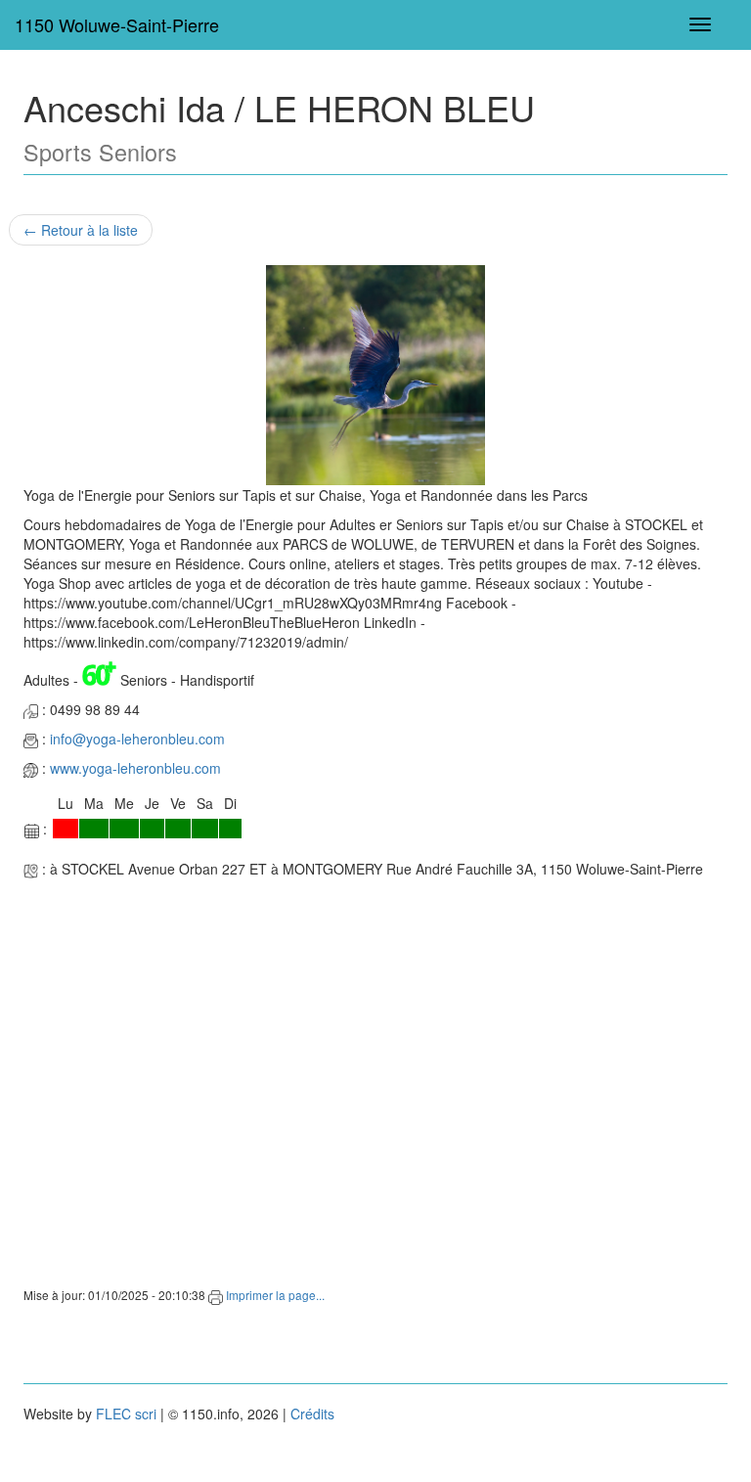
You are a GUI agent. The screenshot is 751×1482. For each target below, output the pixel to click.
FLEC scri (126, 1413)
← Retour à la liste (80, 230)
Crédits (312, 1413)
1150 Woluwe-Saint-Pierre (117, 24)
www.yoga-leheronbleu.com (135, 768)
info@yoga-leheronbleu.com (137, 738)
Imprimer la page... (274, 1294)
